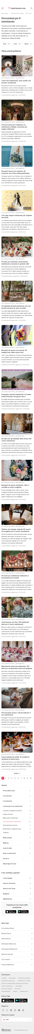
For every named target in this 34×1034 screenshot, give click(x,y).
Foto (17, 44)
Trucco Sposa (5, 959)
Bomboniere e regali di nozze (12, 829)
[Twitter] (7, 1010)
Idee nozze (4, 13)
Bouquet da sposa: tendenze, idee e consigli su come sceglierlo (15, 486)
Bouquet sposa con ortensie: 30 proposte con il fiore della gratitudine (15, 172)
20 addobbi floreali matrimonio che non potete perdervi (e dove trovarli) (16, 307)
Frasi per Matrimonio (7, 965)
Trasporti (6, 832)
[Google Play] (21, 1002)
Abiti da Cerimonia (7, 954)
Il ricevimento (7, 801)
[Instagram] (15, 1010)
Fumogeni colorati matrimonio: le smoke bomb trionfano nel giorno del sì (16, 395)
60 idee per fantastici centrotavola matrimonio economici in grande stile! (15, 263)
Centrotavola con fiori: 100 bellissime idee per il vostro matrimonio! (15, 623)
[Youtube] (19, 1010)
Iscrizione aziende (6, 988)
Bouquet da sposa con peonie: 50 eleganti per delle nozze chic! (14, 351)
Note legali (12, 978)
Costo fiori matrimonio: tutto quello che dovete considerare (16, 82)
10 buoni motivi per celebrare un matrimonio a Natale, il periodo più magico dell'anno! (14, 127)
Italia (7, 1019)
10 (30, 778)
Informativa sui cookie (24, 981)
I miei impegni (7, 878)
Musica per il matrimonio (10, 818)
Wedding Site (7, 899)
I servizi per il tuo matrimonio (19, 13)
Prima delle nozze (9, 791)
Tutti (6, 44)
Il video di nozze (8, 814)
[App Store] (7, 1002)
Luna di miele (7, 848)
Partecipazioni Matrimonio (9, 949)
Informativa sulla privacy (8, 981)
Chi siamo (17, 988)
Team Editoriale (5, 991)
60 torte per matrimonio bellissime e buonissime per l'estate (15, 577)
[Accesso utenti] (31, 8)
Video (28, 44)
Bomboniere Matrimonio (8, 944)
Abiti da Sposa (6, 939)
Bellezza (6, 843)
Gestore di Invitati (9, 883)
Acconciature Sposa (7, 928)
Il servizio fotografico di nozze (12, 811)
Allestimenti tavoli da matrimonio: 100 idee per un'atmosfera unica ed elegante (16, 667)
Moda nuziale (7, 838)
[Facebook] (3, 1010)
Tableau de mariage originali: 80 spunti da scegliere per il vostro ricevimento (15, 530)
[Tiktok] (23, 1010)
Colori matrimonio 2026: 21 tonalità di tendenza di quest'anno (15, 758)
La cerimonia (7, 796)
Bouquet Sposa (6, 933)
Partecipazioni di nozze (10, 825)
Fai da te (6, 858)
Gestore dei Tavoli (9, 888)
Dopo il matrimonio (9, 853)
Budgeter (6, 894)
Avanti (16, 773)
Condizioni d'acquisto (24, 978)
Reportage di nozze (9, 864)
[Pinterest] (11, 1010)
